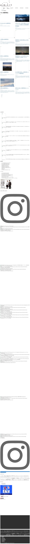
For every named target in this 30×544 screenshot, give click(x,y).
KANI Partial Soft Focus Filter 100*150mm (7, 174)
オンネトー (11, 477)
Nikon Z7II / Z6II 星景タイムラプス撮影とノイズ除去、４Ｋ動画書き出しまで (16, 140)
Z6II (6, 477)
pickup (18, 531)
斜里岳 (28, 478)
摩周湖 (26, 478)
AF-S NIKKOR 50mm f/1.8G (5, 163)
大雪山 (17, 478)
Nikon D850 (11, 475)
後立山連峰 (25, 478)
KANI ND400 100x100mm (5, 173)
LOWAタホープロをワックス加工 (10, 135)
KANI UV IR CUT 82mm (5, 176)
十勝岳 (15, 478)
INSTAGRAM (4, 539)
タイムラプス (16, 477)
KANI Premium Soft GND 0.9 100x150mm (7, 175)
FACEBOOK (3, 540)
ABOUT (4, 8)
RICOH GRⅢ (2, 477)
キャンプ (13, 532)
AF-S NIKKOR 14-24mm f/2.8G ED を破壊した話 (12, 149)
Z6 (4, 477)
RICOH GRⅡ (26, 475)
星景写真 (8, 479)
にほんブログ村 (6, 496)
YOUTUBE (3, 538)
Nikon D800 (6, 475)
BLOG (3, 537)
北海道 (13, 478)
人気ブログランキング (2, 499)
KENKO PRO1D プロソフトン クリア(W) (7, 177)
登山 (13, 479)
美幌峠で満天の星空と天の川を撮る (10, 126)
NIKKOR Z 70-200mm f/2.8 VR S (6, 167)
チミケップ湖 (23, 477)
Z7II (8, 477)
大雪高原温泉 (20, 478)
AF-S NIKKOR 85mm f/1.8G (5, 164)
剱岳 (7, 478)
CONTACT (8, 8)
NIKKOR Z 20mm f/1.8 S (5, 165)
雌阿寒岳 (25, 479)
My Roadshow (4, 483)
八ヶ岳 (6, 478)
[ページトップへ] (0, 514)
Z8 (9, 477)
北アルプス (9, 478)
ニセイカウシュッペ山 (3, 478)
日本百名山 (2, 479)
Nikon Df (15, 531)
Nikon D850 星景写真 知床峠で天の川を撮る (11, 154)
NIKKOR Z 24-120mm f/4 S (5, 166)
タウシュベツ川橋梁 (20, 532)
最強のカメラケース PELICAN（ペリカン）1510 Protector (13, 121)
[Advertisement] (15, 104)
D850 (2, 531)
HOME (3, 536)
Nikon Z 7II (3, 168)
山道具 (22, 478)
